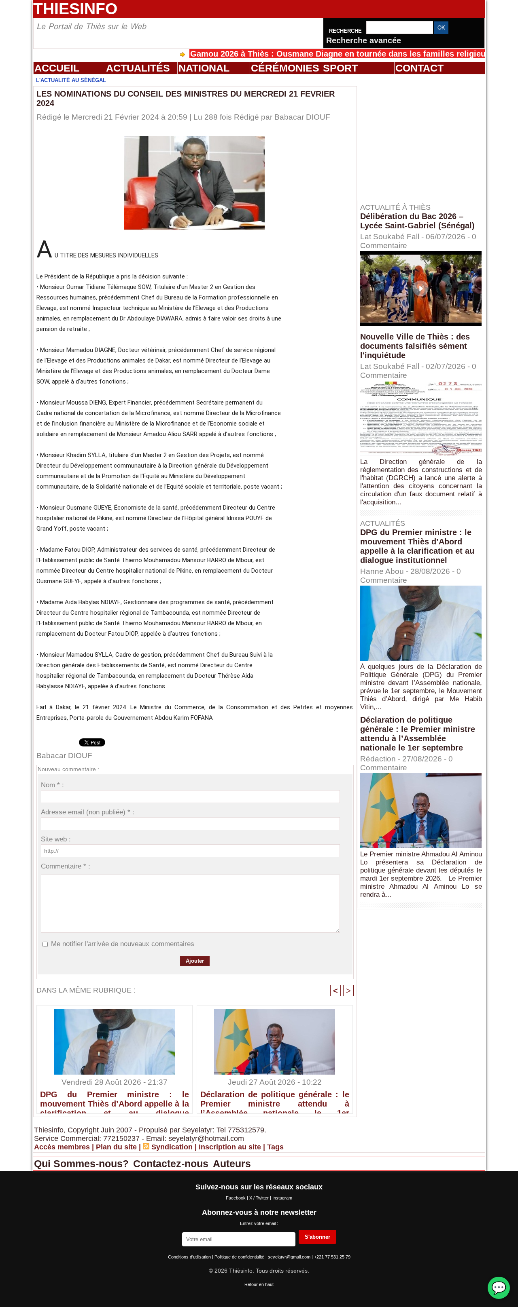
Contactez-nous (172, 1163)
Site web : (56, 839)
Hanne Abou (382, 571)
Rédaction (378, 759)
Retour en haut (259, 1284)
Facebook (236, 1197)
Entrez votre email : (259, 1223)
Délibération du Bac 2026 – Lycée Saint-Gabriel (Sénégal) (417, 221)
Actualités (138, 68)
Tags (275, 1147)
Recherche (346, 31)
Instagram (282, 1197)
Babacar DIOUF (302, 117)
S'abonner (317, 1237)
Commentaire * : (65, 866)
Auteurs (232, 1163)
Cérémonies (285, 68)
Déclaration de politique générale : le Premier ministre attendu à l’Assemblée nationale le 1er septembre (274, 1100)
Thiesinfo (75, 8)
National (203, 68)
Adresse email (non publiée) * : (87, 812)
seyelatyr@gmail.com (290, 1256)
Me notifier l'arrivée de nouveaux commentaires (122, 944)
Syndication (172, 1147)
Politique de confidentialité (239, 1256)
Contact (419, 68)
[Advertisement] (425, 137)
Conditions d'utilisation (190, 1256)
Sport (340, 68)
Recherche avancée (363, 40)
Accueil (56, 68)
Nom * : (52, 785)
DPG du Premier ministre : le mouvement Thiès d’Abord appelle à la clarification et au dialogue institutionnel (114, 1100)
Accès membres (62, 1147)
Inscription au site (230, 1147)
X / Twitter (259, 1197)
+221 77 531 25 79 (332, 1256)
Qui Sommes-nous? (83, 1163)
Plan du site (116, 1147)
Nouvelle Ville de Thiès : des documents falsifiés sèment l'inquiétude (415, 346)
